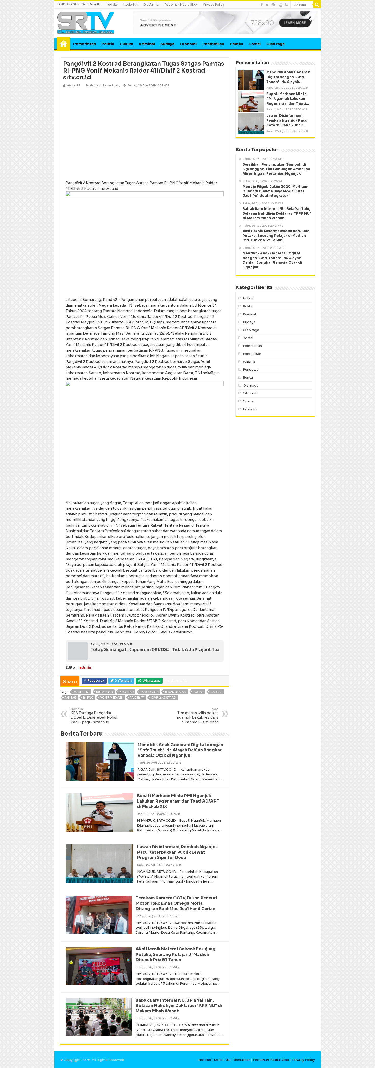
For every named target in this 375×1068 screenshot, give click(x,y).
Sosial (255, 44)
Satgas (216, 692)
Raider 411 (137, 697)
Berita (248, 377)
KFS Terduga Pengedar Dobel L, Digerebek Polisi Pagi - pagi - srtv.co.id (94, 715)
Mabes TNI (81, 692)
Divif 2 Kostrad (163, 697)
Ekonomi (188, 44)
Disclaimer (151, 4)
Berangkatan (175, 692)
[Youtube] (281, 5)
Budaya (167, 44)
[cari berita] (317, 4)
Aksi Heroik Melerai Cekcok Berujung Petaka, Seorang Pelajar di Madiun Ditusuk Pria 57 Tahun (176, 954)
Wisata (249, 361)
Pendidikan (213, 44)
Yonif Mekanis (111, 697)
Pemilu (236, 44)
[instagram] (273, 5)
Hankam (96, 85)
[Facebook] (261, 5)
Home (63, 43)
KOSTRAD (127, 692)
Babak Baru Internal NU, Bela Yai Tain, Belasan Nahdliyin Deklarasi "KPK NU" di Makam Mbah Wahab (179, 1005)
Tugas (198, 692)
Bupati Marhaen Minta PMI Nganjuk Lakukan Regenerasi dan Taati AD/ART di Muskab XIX (178, 801)
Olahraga (250, 385)
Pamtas (70, 697)
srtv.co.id (104, 692)
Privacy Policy (213, 4)
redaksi (112, 4)
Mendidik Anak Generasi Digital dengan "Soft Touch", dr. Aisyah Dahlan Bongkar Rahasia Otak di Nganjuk (180, 750)
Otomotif (251, 393)
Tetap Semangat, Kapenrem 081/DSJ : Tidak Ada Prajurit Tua (155, 649)
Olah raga (275, 44)
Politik (108, 44)
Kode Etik (130, 4)
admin (85, 667)
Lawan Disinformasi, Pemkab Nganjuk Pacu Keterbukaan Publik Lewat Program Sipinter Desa (177, 852)
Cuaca (248, 401)
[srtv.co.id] (86, 22)
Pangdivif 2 (149, 692)
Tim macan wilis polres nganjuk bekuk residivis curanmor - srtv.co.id (198, 715)
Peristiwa (250, 369)
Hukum (126, 44)
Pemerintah (84, 44)
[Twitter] (267, 5)
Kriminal (147, 44)
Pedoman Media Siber (181, 4)
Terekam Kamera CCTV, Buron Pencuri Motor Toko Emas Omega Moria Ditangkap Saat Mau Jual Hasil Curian (176, 903)
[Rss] (287, 5)
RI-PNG (88, 697)
